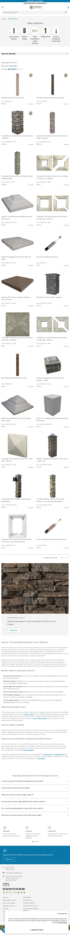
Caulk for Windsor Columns (47, 257)
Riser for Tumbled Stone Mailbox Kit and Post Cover (52, 420)
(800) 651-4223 (10, 867)
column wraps (28, 714)
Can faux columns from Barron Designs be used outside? (22, 781)
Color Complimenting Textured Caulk (51, 539)
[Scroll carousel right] (66, 35)
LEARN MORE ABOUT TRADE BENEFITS (35, 3)
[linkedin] (15, 892)
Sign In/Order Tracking (9, 900)
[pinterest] (4, 892)
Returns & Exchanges (9, 903)
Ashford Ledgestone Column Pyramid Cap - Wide (16, 420)
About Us (5, 897)
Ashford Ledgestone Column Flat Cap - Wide (16, 258)
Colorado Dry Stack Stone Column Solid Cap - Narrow (17, 460)
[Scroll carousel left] (3, 35)
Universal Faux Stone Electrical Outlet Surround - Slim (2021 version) (16, 541)
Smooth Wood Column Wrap (12, 98)
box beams (41, 758)
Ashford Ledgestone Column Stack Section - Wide (50, 379)
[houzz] (24, 892)
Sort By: (4, 69)
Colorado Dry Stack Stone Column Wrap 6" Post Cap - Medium (52, 177)
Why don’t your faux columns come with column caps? (21, 815)
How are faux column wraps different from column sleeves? (23, 801)
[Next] (65, 558)
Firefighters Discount (29, 903)
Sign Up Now (9, 859)
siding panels (59, 754)
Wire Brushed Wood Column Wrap (50, 98)
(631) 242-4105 (10, 869)
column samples (28, 750)
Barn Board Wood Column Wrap (14, 378)
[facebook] (10, 892)
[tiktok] (21, 892)
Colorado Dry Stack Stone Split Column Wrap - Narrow (51, 137)
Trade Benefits (27, 897)
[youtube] (18, 892)
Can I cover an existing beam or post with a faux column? (22, 808)
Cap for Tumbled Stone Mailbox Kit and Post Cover (16, 218)
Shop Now (14, 630)
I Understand (36, 930)
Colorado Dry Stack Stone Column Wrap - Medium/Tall (17, 177)
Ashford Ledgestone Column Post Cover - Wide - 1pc (52, 460)
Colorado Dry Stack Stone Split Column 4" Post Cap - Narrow (51, 339)
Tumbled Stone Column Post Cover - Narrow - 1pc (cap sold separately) (51, 500)
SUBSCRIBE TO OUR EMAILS (35, 1)
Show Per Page (7, 66)
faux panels (47, 754)
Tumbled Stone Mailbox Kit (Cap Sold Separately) (16, 500)
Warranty (5, 908)
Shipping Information (9, 905)
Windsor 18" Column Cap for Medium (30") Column (15, 298)
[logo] (36, 7)
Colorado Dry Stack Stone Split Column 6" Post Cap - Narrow (51, 218)
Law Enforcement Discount (31, 905)
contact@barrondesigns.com (14, 873)
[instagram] (7, 892)
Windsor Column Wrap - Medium (49, 297)
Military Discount (28, 900)
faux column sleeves (40, 718)
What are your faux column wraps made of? (17, 795)
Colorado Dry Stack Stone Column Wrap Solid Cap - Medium (17, 339)
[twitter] (13, 892)
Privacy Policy (62, 922)
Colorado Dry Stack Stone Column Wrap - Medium (17, 137)
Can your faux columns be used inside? (15, 788)
